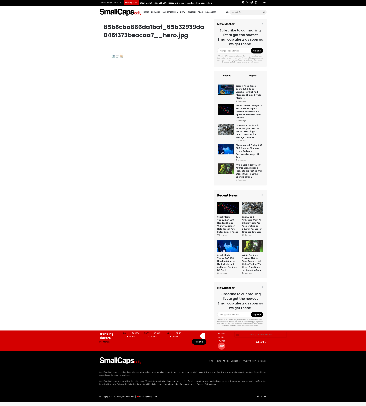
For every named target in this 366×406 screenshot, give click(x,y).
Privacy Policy (249, 361)
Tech (200, 12)
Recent (227, 75)
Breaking (155, 12)
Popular (253, 75)
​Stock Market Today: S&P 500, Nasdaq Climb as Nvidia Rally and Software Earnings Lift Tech (249, 151)
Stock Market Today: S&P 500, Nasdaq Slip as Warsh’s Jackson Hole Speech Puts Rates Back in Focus (185, 3)
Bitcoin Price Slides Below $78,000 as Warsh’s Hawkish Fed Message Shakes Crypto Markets (248, 92)
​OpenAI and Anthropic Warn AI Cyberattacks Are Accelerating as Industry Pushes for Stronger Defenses (247, 131)
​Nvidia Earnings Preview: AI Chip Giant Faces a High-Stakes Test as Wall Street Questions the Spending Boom (249, 170)
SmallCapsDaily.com (148, 396)
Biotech (192, 12)
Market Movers (170, 12)
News (182, 12)
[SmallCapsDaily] (120, 12)
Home (146, 12)
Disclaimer (210, 12)
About (225, 361)
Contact (261, 361)
